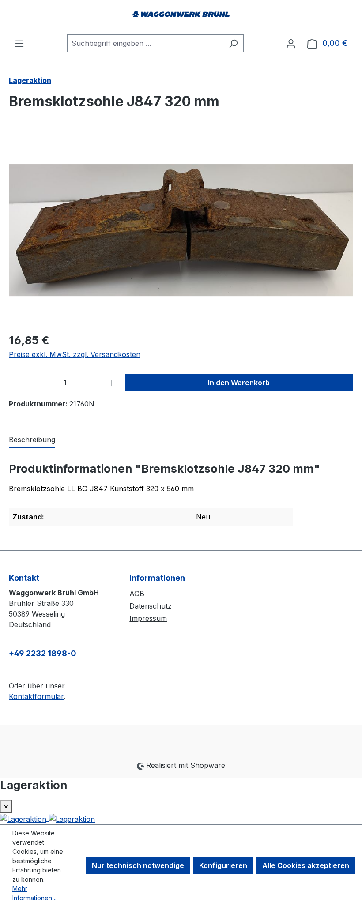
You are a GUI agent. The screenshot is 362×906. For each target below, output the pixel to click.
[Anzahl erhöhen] (112, 382)
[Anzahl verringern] (18, 382)
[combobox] (145, 43)
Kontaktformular (36, 696)
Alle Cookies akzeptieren (305, 865)
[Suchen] (233, 43)
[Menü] (19, 43)
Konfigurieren (223, 865)
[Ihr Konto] (291, 43)
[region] (181, 230)
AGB (136, 593)
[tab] (32, 440)
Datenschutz (150, 605)
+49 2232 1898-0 (42, 653)
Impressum (148, 618)
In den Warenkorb (239, 382)
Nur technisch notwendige (138, 865)
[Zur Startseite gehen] (181, 17)
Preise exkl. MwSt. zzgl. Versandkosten (74, 354)
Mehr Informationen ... (35, 893)
